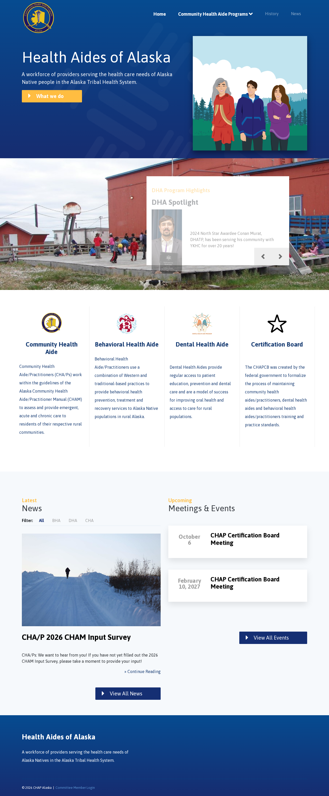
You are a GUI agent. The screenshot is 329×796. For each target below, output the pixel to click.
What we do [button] (49, 96)
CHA (89, 520)
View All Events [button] (270, 638)
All (41, 520)
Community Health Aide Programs (213, 14)
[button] (263, 256)
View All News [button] (125, 693)
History (272, 13)
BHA (56, 520)
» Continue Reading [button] (170, 281)
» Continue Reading (142, 671)
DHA (73, 520)
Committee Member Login (75, 788)
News (296, 13)
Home (159, 14)
